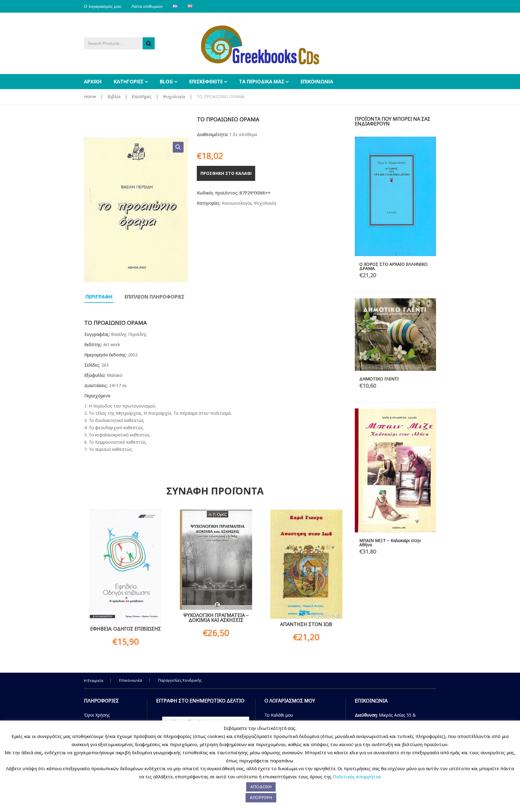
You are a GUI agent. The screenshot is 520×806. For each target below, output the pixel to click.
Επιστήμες (141, 96)
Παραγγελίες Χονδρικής (180, 680)
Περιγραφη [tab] (99, 296)
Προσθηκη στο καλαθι (226, 173)
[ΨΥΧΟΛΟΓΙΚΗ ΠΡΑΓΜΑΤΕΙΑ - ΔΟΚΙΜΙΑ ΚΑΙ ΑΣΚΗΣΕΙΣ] (215, 559)
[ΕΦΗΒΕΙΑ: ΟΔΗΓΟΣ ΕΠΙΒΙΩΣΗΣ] (124, 566)
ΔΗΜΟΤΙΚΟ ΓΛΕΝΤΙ (379, 379)
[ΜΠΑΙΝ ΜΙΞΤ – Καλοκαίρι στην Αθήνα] (395, 470)
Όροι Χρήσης (97, 715)
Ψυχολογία (174, 96)
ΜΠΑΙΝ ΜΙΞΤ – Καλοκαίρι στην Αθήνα (390, 542)
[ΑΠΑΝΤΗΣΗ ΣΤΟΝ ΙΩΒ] (305, 564)
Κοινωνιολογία (236, 203)
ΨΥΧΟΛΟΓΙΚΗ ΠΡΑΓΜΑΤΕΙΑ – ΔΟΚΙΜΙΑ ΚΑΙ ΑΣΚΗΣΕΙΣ (215, 617)
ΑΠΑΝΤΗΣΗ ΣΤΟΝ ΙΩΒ (305, 624)
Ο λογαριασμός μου (102, 6)
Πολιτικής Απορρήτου (357, 776)
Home (90, 96)
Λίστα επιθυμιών (147, 6)
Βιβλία (113, 96)
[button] (178, 147)
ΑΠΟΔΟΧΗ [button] (260, 786)
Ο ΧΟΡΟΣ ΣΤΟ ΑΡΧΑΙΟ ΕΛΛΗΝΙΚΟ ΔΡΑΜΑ (393, 266)
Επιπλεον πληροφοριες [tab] (154, 296)
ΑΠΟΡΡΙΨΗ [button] (261, 797)
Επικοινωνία (130, 680)
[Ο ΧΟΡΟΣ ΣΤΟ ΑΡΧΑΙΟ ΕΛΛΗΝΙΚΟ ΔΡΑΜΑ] (395, 196)
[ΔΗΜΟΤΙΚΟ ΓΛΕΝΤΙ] (395, 334)
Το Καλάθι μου (279, 715)
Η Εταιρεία (93, 680)
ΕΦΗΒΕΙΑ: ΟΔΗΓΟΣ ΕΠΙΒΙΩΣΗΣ (124, 628)
